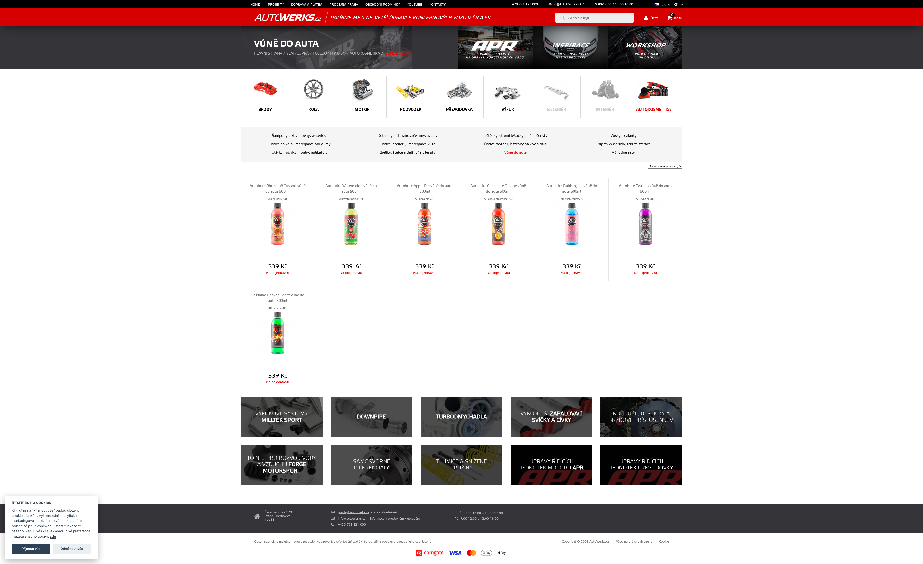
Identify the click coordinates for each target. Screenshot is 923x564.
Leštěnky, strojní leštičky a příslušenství (515, 135)
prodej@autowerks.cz (353, 512)
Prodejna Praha (344, 4)
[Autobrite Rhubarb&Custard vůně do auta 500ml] (277, 224)
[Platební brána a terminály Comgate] (429, 556)
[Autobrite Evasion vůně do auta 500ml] (645, 224)
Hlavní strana (268, 53)
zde (53, 536)
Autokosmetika (365, 53)
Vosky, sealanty (623, 135)
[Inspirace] (570, 68)
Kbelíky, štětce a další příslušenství (407, 152)
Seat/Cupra (297, 53)
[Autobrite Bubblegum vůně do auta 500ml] (572, 224)
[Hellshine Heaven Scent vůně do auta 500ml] (277, 333)
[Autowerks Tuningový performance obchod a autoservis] (281, 17)
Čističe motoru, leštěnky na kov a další (515, 144)
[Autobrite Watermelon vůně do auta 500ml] (351, 224)
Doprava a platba (306, 4)
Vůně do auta (515, 152)
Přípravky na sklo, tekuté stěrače (623, 144)
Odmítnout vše (72, 549)
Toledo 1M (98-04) (329, 53)
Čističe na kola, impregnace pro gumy (300, 144)
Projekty (276, 4)
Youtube (414, 4)
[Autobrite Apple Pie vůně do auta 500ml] (425, 224)
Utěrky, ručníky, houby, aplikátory (300, 152)
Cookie (664, 542)
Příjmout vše (31, 549)
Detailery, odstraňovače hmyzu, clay (407, 135)
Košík (676, 17)
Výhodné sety (623, 152)
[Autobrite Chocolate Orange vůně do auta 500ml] (498, 224)
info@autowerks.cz (566, 4)
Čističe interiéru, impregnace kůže (407, 144)
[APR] (495, 68)
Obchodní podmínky (382, 4)
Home (255, 4)
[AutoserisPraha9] (645, 68)
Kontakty (437, 4)
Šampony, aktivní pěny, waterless (299, 135)
